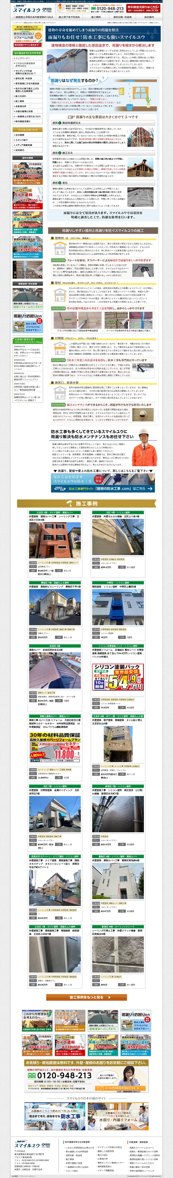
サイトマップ (157, 1)
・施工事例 (69, 1159)
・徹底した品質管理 (105, 1151)
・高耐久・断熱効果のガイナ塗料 (143, 1151)
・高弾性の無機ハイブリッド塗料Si (144, 1155)
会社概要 (15, 1176)
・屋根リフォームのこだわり (141, 1163)
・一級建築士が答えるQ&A (76, 1167)
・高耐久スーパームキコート (141, 1148)
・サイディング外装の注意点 (109, 1147)
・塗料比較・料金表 (73, 1155)
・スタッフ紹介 (71, 1171)
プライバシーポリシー (27, 1176)
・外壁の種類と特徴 (73, 1163)
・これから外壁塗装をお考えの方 (79, 1148)
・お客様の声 (102, 1159)
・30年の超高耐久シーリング (141, 1171)
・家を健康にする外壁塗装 (76, 1151)
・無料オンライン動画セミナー (110, 1163)
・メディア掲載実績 (105, 1170)
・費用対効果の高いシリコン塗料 (143, 1159)
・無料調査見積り (104, 1166)
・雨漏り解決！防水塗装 (139, 1167)
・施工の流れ (102, 1155)
